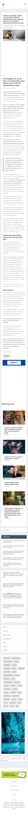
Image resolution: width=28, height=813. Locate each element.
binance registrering (8, 614)
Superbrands (6, 804)
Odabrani (17, 682)
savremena (15, 696)
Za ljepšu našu (13, 802)
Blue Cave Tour (5, 758)
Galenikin (7, 668)
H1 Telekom (20, 802)
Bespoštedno (8, 661)
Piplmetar (11, 805)
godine (14, 668)
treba (19, 703)
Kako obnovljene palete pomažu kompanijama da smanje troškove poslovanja (12, 564)
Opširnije (6, 356)
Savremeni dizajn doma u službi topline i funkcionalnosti (14, 541)
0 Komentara (9, 27)
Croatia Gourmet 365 (14, 804)
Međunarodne (8, 675)
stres (5, 703)
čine (17, 706)
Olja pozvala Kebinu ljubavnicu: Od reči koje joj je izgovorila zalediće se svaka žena (13, 606)
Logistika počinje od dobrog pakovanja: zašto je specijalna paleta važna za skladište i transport (13, 552)
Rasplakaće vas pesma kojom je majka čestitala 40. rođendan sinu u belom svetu (13, 575)
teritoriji (12, 703)
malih (14, 672)
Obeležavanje (8, 682)
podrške (13, 692)
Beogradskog (16, 658)
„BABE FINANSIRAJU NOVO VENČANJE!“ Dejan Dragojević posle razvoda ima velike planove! (13, 616)
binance (5, 605)
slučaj (20, 699)
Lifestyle (5, 631)
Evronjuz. (18, 136)
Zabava (5, 646)
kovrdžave (7, 672)
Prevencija (7, 696)
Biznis (4, 627)
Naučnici (6, 678)
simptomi (6, 699)
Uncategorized (7, 638)
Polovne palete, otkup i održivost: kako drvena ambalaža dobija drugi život (13, 558)
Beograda (7, 658)
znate (12, 706)
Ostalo (13, 685)
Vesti (4, 642)
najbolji (17, 675)
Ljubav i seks (6, 635)
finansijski (7, 665)
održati (6, 685)
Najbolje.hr (6, 802)
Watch (6, 706)
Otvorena (7, 689)
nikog (13, 678)
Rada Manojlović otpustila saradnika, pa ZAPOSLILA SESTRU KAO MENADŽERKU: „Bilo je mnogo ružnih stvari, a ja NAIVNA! (12, 596)
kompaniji (21, 668)
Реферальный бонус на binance (12, 572)
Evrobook (6, 805)
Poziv (19, 692)
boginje (16, 661)
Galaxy (14, 665)
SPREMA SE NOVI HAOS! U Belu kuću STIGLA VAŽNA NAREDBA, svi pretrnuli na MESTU (13, 585)
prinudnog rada (16, 97)
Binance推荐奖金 (7, 593)
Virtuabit (22, 804)
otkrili (20, 685)
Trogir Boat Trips (15, 758)
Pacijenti (15, 689)
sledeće (14, 699)
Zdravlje (5, 650)
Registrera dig (7, 583)
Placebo (6, 692)
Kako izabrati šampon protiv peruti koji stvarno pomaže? (14, 546)
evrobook (10, 25)
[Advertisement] (14, 58)
